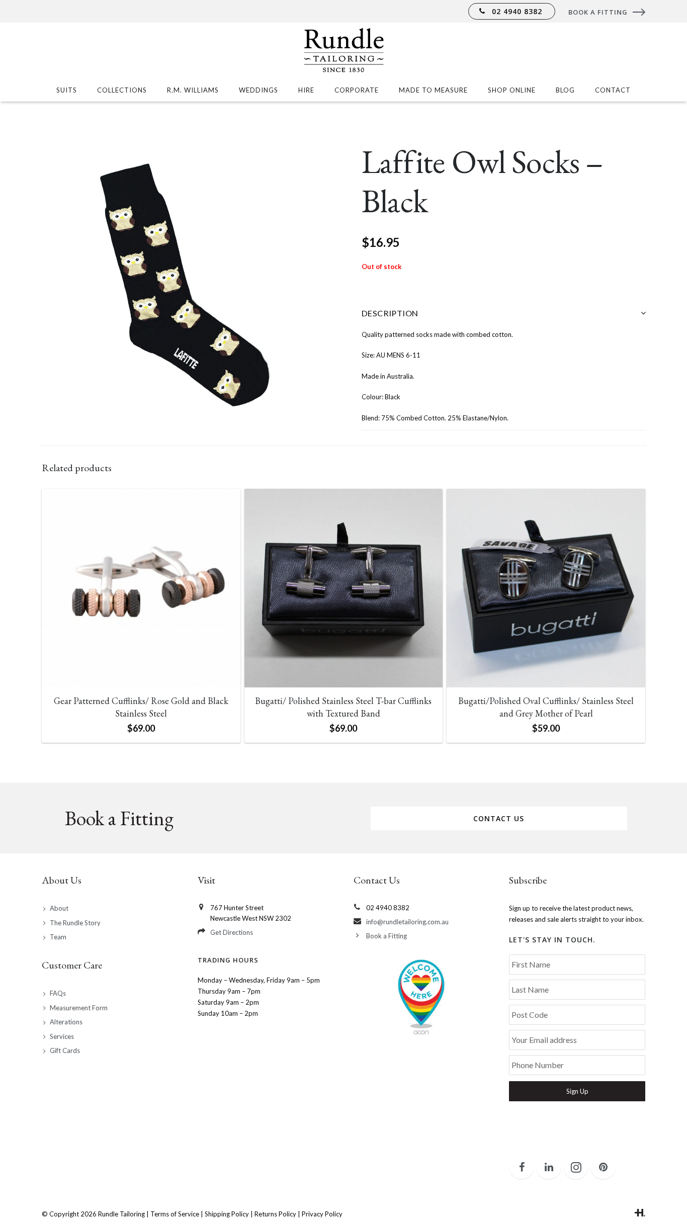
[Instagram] (575, 1167)
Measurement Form (79, 1008)
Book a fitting (598, 12)
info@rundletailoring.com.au (407, 922)
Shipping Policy (227, 1214)
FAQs (58, 993)
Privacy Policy (322, 1214)
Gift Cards (65, 1050)
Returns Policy (275, 1214)
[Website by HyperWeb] (640, 1214)
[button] (312, 158)
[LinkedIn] (548, 1167)
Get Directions (231, 932)
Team (58, 937)
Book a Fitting (386, 936)
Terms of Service (174, 1214)
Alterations (66, 1022)
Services (62, 1036)
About (59, 908)
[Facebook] (521, 1167)
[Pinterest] (603, 1167)
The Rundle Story (75, 923)
